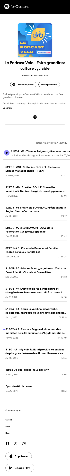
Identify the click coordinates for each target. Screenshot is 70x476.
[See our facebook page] (7, 443)
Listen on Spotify (24, 84)
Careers (8, 420)
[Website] (35, 117)
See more (8, 107)
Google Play (22, 468)
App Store (21, 456)
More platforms (49, 84)
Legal (7, 426)
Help (7, 433)
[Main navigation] (64, 7)
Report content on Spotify (51, 143)
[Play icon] (7, 153)
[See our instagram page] (24, 443)
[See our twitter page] (16, 443)
